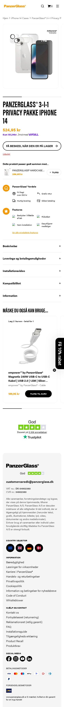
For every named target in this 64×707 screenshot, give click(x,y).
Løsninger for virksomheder (22, 567)
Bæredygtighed (15, 562)
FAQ (8, 627)
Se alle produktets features (25, 232)
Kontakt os (12, 612)
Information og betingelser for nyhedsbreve (31, 591)
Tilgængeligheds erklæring (22, 636)
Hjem (5, 18)
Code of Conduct (16, 595)
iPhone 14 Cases (20, 18)
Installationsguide (16, 631)
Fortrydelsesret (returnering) (22, 617)
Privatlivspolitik (15, 581)
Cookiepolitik (14, 586)
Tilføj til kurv (38, 393)
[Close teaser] (54, 370)
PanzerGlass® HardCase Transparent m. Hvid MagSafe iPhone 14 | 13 (27, 170)
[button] (59, 353)
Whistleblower (14, 600)
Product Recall (14, 641)
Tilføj (55, 172)
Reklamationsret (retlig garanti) (24, 622)
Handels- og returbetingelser (23, 576)
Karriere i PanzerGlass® (19, 572)
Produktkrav (13, 646)
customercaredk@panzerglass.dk (30, 481)
